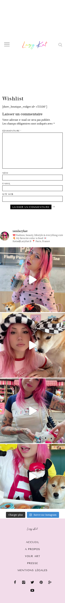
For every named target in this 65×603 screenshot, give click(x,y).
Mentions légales (33, 570)
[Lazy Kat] (35, 45)
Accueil (32, 542)
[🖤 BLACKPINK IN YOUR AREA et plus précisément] (32, 279)
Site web (7, 194)
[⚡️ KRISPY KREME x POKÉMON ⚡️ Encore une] (32, 476)
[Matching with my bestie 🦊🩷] (32, 345)
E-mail (6, 183)
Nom (5, 173)
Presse (32, 563)
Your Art (32, 556)
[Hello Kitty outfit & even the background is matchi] (32, 410)
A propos (32, 549)
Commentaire (11, 131)
